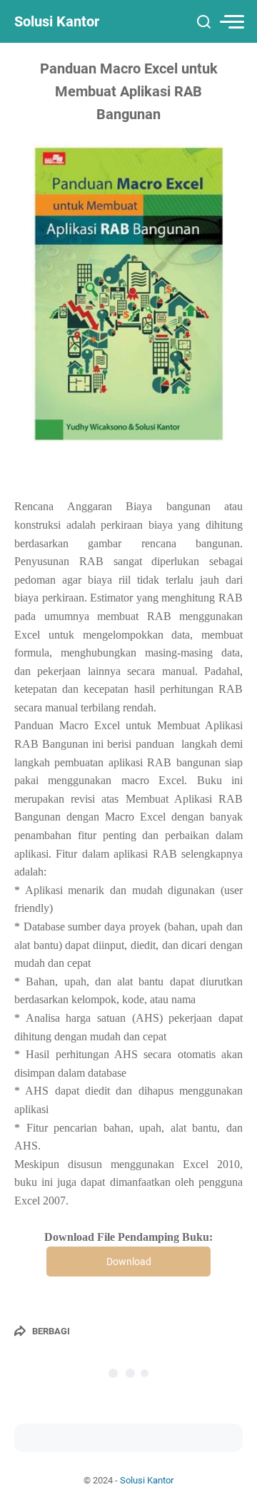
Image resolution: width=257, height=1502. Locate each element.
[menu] (231, 22)
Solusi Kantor (56, 21)
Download (128, 1261)
